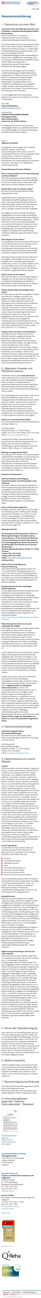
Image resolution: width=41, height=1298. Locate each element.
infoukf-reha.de (8, 1191)
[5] (37, 9)
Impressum (6, 1292)
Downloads (6, 1213)
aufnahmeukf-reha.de (10, 1206)
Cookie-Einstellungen (29, 1292)
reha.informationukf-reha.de (17, 435)
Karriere (13, 1294)
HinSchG (5, 1294)
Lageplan (5, 1165)
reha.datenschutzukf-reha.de (18, 753)
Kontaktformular (8, 1208)
